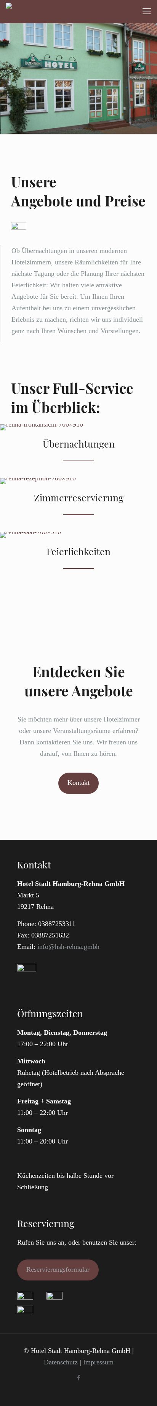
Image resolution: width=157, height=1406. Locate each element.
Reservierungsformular (58, 1269)
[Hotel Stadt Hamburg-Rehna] (29, 11)
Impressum (98, 1362)
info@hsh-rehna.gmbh (68, 946)
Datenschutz (61, 1362)
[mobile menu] (146, 11)
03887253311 (56, 924)
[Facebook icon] (79, 1378)
